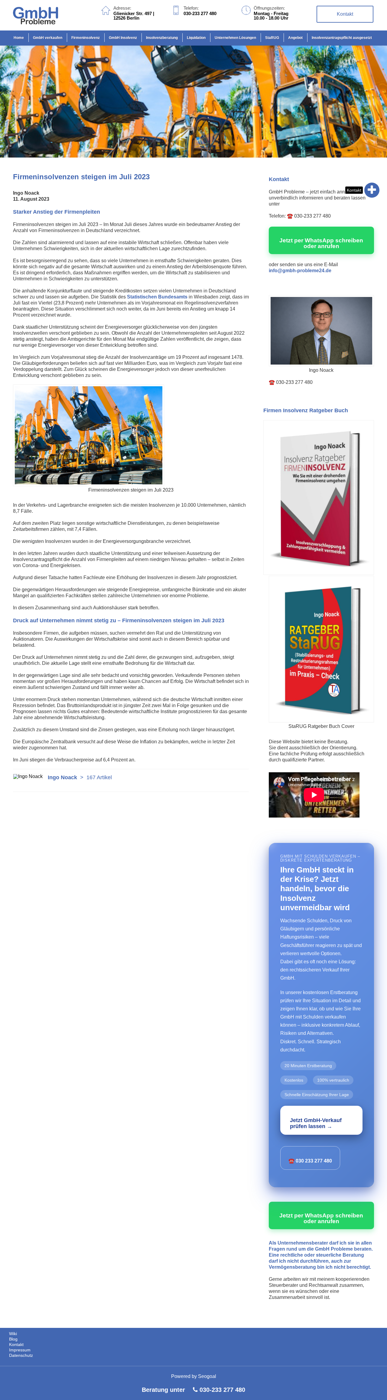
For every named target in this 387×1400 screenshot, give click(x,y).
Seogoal (207, 1376)
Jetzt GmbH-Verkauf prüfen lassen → (316, 1123)
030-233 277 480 (222, 1389)
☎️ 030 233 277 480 (310, 1160)
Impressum (20, 1349)
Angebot (295, 38)
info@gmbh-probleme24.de (300, 270)
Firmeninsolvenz (85, 38)
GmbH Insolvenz (123, 38)
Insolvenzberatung (162, 38)
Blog (13, 1339)
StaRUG (272, 38)
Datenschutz (21, 1355)
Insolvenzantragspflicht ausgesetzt (342, 38)
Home (19, 38)
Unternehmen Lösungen (235, 38)
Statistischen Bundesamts (157, 296)
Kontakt (354, 190)
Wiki (13, 1333)
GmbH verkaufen (47, 38)
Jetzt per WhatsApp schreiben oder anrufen (321, 243)
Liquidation (196, 38)
